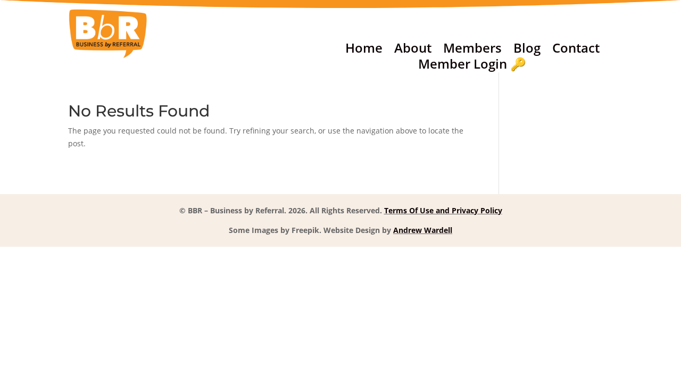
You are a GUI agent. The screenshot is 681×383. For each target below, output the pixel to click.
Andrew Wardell (422, 230)
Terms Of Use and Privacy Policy (443, 210)
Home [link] (364, 50)
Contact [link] (576, 50)
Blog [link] (527, 50)
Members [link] (472, 50)
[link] (108, 56)
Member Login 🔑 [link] (472, 66)
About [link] (412, 50)
